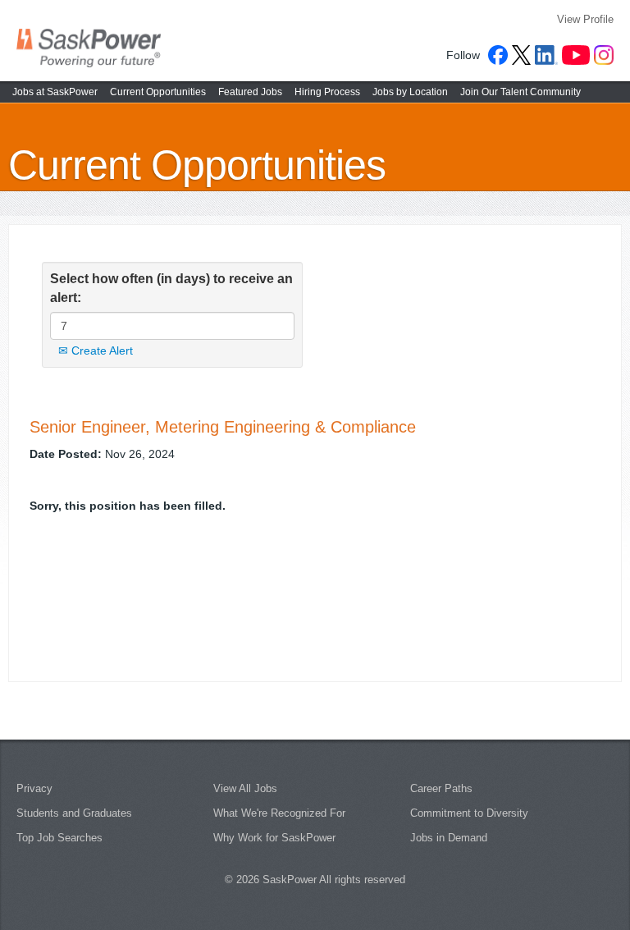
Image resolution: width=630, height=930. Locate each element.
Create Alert (100, 350)
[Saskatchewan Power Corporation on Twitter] (521, 55)
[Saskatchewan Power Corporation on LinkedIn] (546, 55)
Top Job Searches (59, 838)
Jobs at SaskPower (55, 92)
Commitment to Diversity (469, 813)
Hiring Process (327, 92)
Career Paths (441, 788)
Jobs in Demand (448, 838)
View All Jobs (245, 788)
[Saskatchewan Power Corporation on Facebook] (498, 55)
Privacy (34, 788)
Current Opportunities (158, 92)
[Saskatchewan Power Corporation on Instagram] (604, 55)
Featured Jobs (250, 92)
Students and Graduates (74, 813)
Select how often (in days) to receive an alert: (171, 288)
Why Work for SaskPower (274, 838)
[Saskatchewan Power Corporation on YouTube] (576, 55)
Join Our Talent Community (520, 92)
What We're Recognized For (279, 813)
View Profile (585, 19)
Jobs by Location (410, 92)
